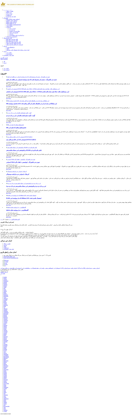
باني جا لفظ (9, 12)
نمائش (7, 48)
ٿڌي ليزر (11, 34)
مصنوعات (5, 18)
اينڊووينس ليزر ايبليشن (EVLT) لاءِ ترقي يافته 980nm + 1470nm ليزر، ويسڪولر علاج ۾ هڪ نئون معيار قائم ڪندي (37, 91)
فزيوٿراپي (8, 27)
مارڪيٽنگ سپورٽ (10, 47)
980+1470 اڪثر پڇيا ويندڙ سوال (13, 42)
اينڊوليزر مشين (96, 268)
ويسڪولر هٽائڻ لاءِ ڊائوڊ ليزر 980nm (16, 127)
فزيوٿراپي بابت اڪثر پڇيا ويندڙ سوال (14, 44)
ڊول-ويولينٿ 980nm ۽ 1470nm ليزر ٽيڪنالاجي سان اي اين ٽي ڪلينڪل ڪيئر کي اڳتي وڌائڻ (31, 103)
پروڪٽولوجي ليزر (26, 268)
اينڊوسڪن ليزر (57, 268)
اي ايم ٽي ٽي (12, 30)
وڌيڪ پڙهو (8, 86)
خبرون (4, 51)
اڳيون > (12, 219)
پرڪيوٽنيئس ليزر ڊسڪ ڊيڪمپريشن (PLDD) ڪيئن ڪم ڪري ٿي (24, 150)
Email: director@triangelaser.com (10, 257)
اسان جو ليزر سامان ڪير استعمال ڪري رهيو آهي (17, 50)
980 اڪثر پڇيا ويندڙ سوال (12, 40)
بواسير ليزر (41, 268)
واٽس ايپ (3, 273)
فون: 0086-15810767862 (9, 256)
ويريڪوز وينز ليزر (5, 268)
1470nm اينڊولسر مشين (11, 20)
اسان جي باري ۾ (7, 9)
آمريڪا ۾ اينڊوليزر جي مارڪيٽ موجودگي (17, 174)
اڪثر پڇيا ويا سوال (7, 38)
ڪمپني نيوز (8, 52)
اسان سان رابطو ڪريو (8, 55)
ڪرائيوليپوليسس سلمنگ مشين (13, 24)
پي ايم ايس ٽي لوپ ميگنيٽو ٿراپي (16, 35)
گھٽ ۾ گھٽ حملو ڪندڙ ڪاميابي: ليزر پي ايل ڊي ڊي (20, 115)
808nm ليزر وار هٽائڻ (11, 23)
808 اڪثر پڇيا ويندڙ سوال (12, 39)
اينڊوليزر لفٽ (74, 268)
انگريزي (2, 57)
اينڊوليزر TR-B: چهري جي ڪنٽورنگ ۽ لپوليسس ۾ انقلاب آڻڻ (23, 162)
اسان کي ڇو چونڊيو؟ (11, 16)
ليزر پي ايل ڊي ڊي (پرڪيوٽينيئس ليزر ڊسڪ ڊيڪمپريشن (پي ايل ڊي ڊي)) (26, 186)
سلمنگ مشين (9, 26)
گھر (4, 61)
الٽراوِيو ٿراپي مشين (13, 32)
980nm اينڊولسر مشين (11, 22)
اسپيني (6, 57)
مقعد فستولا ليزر (35, 268)
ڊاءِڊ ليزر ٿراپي (12, 28)
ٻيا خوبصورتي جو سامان (11, 36)
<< (1, 219)
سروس (5, 46)
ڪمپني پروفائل (9, 11)
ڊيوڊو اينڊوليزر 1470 (65, 268)
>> (9, 219)
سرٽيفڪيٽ (8, 15)
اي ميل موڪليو (4, 272)
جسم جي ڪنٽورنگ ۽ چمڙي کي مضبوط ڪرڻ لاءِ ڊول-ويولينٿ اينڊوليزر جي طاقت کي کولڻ (31, 79)
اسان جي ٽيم (9, 13)
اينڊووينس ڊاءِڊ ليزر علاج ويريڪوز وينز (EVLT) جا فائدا (21, 139)
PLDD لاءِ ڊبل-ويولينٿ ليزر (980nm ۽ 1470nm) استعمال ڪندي (23, 198)
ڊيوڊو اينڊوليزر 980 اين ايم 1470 (85, 268)
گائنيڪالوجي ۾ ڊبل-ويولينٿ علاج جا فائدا (17, 210)
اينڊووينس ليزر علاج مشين (15, 268)
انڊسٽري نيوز (9, 54)
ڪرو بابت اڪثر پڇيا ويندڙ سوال (13, 43)
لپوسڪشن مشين (49, 268)
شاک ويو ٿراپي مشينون (14, 31)
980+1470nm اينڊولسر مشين (13, 19)
